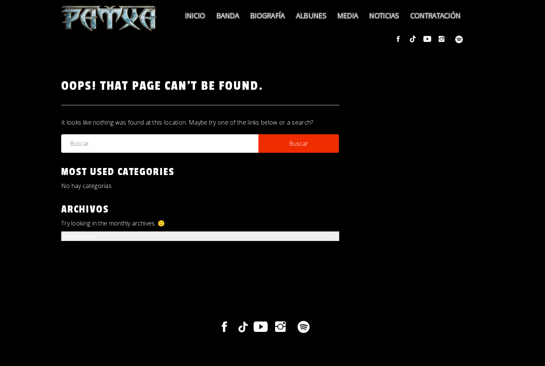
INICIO (195, 15)
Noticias (384, 15)
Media (348, 15)
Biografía (267, 15)
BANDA (228, 15)
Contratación (435, 15)
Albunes (311, 15)
